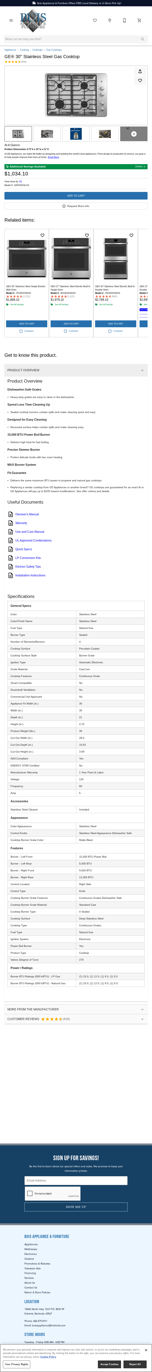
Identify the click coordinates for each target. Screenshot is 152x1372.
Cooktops (37, 49)
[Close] (146, 1350)
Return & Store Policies (37, 1292)
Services (29, 1278)
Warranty (21, 523)
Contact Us (30, 1287)
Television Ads (32, 1268)
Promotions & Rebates (37, 1263)
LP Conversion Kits (28, 557)
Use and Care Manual (29, 531)
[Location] (109, 20)
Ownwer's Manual (27, 514)
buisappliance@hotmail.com (49, 1325)
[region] (76, 1358)
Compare (29, 331)
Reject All (135, 1364)
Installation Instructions (30, 575)
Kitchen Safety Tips (28, 566)
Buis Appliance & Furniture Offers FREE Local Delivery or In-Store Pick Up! (79, 3)
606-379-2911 (40, 1321)
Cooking (24, 49)
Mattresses (30, 1249)
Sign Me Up (76, 1207)
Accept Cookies (109, 1364)
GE (20, 181)
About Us (29, 1282)
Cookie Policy (48, 1356)
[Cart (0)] (139, 20)
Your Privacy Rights (16, 1364)
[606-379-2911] (124, 20)
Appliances (10, 49)
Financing (30, 1273)
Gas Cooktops (54, 49)
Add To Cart (76, 195)
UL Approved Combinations (33, 540)
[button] (11, 20)
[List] (94, 20)
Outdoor (29, 1258)
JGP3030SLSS (21, 185)
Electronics (30, 1254)
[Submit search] (143, 39)
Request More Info (78, 206)
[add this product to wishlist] (140, 80)
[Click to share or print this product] (140, 71)
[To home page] (33, 20)
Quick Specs (23, 549)
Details (138, 166)
